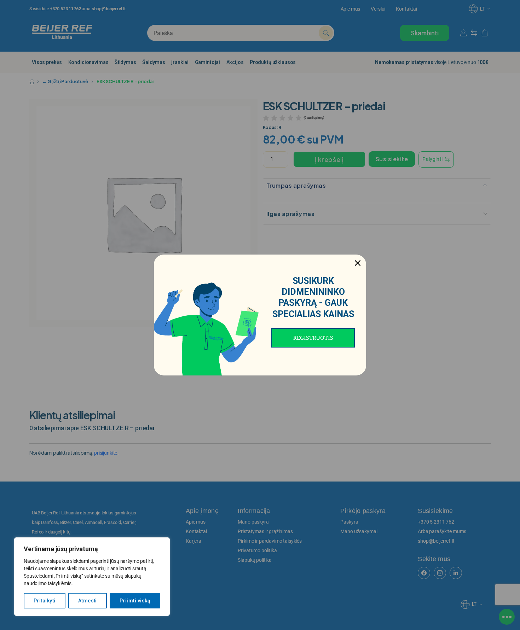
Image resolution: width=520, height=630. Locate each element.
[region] (92, 576)
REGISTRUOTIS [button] (313, 338)
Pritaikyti (45, 600)
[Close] (357, 263)
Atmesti (87, 600)
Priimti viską (135, 600)
